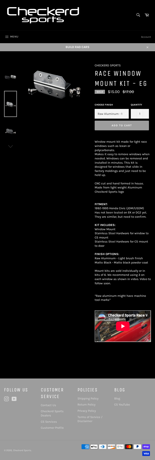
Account (146, 36)
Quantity (136, 104)
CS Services (49, 421)
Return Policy (86, 404)
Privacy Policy (87, 411)
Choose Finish (104, 104)
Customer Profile (52, 428)
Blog (117, 398)
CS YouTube (122, 404)
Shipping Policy (88, 398)
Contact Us (48, 405)
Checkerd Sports (22, 450)
